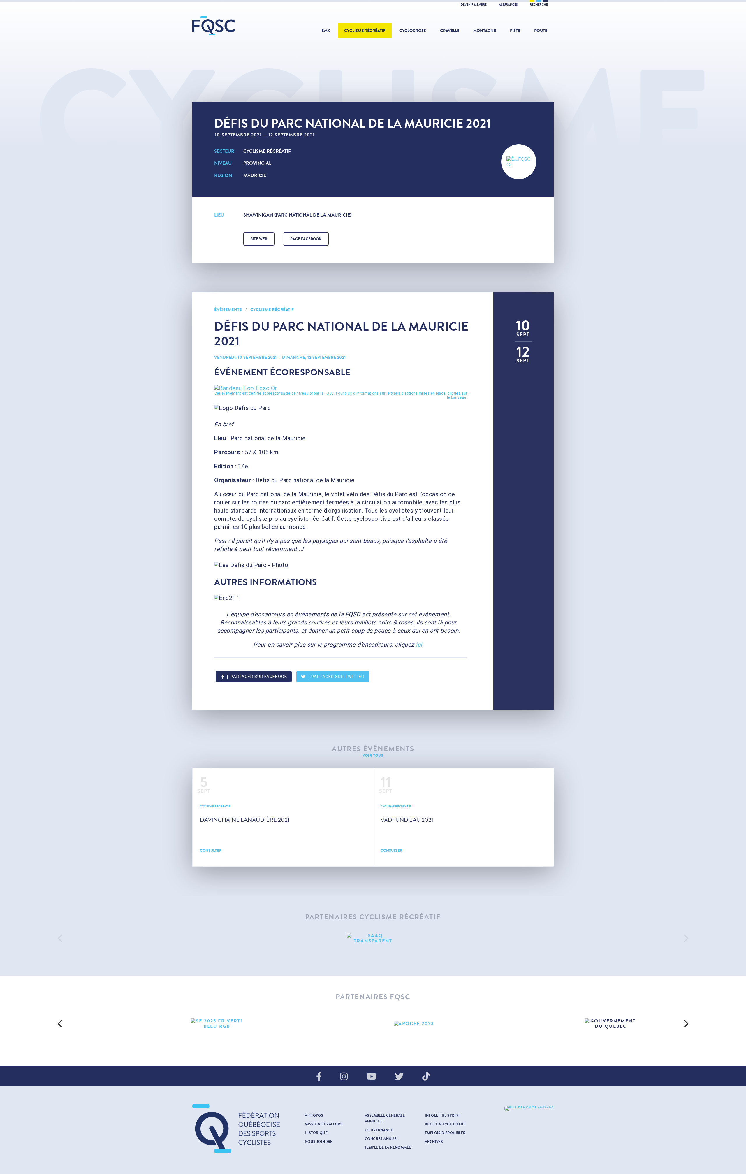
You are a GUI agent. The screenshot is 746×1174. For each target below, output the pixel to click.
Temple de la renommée (388, 1147)
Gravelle (449, 31)
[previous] (60, 938)
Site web (259, 239)
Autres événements (373, 749)
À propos (314, 1115)
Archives (434, 1141)
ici (419, 644)
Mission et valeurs (323, 1124)
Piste (515, 31)
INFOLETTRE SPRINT (442, 1115)
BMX (325, 31)
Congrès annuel (381, 1138)
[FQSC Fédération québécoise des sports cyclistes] (228, 25)
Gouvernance (379, 1130)
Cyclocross (412, 31)
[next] (685, 938)
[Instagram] (344, 1077)
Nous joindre (318, 1141)
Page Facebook (305, 239)
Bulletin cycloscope (446, 1124)
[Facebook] (319, 1077)
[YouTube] (371, 1077)
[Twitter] (399, 1077)
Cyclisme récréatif (364, 31)
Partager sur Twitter (337, 676)
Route (540, 31)
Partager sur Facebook (259, 676)
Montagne (484, 31)
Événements (228, 310)
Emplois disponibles (445, 1133)
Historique (316, 1133)
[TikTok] (426, 1077)
